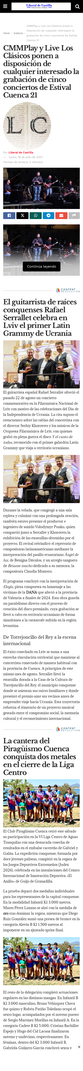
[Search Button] (77, 6)
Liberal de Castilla (21, 152)
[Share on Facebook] (9, 215)
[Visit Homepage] (41, 6)
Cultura (18, 33)
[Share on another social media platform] (74, 215)
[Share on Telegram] (48, 215)
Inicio (6, 33)
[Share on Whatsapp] (36, 215)
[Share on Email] (61, 215)
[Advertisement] (41, 1060)
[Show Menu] (5, 6)
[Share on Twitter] (22, 215)
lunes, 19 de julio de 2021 (26, 157)
